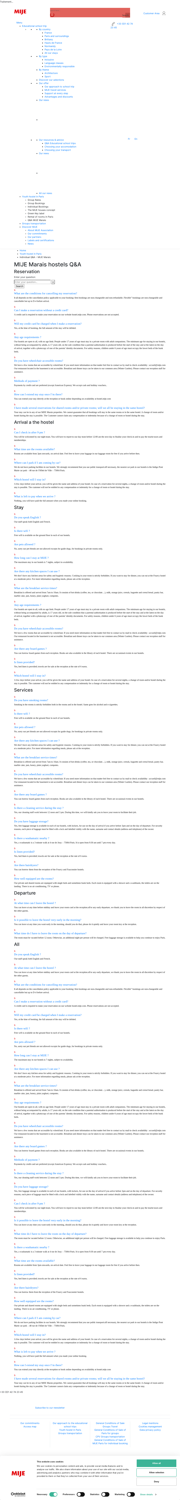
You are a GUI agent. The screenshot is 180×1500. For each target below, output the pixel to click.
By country (44, 29)
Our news (44, 100)
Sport (48, 76)
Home (23, 250)
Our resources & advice (51, 139)
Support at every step (56, 93)
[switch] (81, 1494)
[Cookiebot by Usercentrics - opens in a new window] (18, 1494)
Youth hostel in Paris (33, 196)
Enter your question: (25, 277)
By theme (44, 69)
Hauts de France (53, 42)
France (48, 32)
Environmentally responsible (60, 66)
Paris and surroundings (57, 36)
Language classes (54, 63)
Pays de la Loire (53, 49)
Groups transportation (34, 223)
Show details (146, 1494)
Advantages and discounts (59, 96)
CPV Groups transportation (110, 1436)
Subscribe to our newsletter (50, 1407)
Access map (29, 1426)
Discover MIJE (29, 226)
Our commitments (37, 233)
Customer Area (151, 13)
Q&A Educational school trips (60, 143)
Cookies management (150, 1426)
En (136, 138)
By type (43, 56)
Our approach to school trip (59, 86)
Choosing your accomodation (60, 146)
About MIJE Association (40, 230)
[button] (90, 291)
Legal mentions (150, 1423)
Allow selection (156, 1472)
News (31, 243)
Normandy (50, 46)
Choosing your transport (58, 150)
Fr (129, 138)
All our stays (51, 52)
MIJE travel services (55, 90)
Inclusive (49, 59)
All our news (45, 193)
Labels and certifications (41, 240)
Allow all (156, 1463)
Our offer (44, 83)
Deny (156, 1481)
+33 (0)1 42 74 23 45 (122, 25)
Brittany (49, 39)
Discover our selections (51, 79)
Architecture (51, 73)
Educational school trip (34, 26)
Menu (19, 22)
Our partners (34, 237)
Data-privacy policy (150, 1429)
